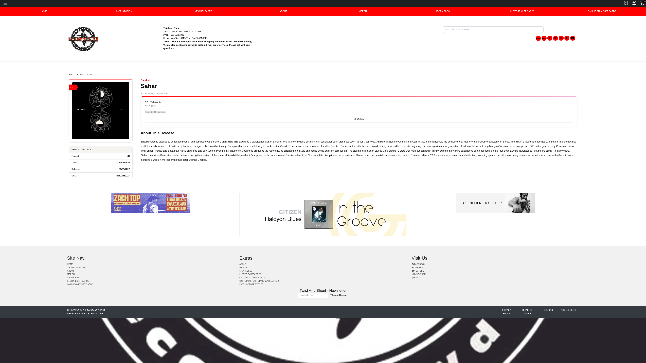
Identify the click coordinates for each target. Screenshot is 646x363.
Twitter (418, 267)
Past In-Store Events (251, 284)
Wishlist (360, 119)
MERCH (363, 11)
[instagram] (567, 38)
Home (71, 74)
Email (417, 277)
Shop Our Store (76, 267)
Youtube (419, 271)
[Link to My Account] (634, 4)
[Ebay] (538, 38)
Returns (548, 310)
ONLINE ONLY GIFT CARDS (602, 11)
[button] (124, 11)
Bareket (80, 74)
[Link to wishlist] (626, 4)
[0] (643, 4)
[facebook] (550, 38)
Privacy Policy (506, 312)
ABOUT (283, 11)
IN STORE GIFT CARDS (522, 11)
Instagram (420, 274)
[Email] (573, 38)
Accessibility (568, 310)
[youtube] (561, 38)
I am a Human (339, 295)
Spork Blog (442, 11)
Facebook (419, 264)
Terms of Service (527, 312)
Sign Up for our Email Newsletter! (259, 281)
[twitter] (555, 38)
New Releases (203, 11)
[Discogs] (544, 38)
